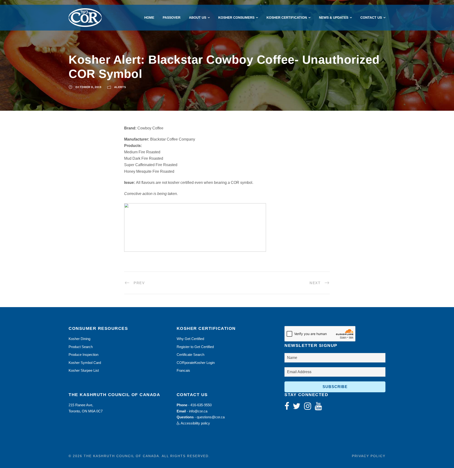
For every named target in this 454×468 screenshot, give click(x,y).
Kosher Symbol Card (85, 363)
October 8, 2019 (88, 87)
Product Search (81, 347)
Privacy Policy (368, 456)
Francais (183, 370)
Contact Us (371, 17)
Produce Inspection (83, 355)
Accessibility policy (195, 423)
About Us (197, 17)
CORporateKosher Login (196, 363)
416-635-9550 (201, 405)
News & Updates (333, 17)
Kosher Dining (79, 339)
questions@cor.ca (211, 417)
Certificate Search (190, 355)
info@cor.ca (198, 411)
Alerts (120, 87)
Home (149, 17)
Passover (171, 17)
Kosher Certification (286, 17)
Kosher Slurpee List (84, 370)
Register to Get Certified (195, 347)
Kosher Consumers (236, 17)
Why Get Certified (190, 339)
